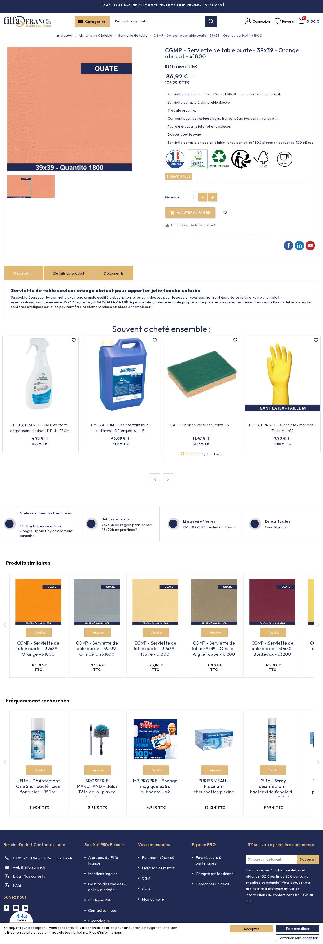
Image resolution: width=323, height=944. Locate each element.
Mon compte (153, 899)
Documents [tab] (114, 273)
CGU (146, 888)
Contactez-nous (102, 910)
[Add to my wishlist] (225, 212)
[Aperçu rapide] (61, 418)
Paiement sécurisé (158, 857)
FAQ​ (17, 885)
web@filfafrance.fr (29, 867)
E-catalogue (99, 920)
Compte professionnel (215, 873)
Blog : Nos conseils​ (29, 876)
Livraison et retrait (158, 868)
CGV (146, 878)
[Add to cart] (30, 632)
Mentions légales (103, 873)
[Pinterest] (299, 245)
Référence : (175, 66)
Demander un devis (213, 884)
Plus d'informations (105, 932)
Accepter (251, 929)
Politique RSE (100, 900)
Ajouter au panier (37, 418)
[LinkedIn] (25, 908)
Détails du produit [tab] (68, 273)
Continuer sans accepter (298, 937)
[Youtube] (310, 245)
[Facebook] (288, 245)
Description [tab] (23, 273)
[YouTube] (16, 908)
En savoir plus (178, 176)
